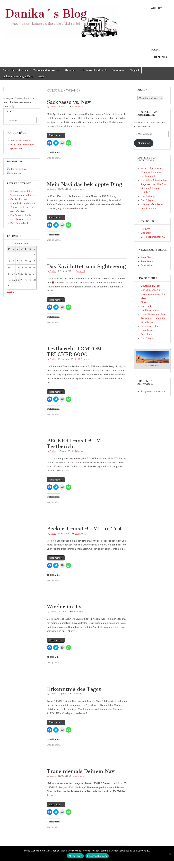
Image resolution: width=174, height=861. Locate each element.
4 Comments (80, 451)
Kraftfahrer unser (150, 310)
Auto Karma (147, 261)
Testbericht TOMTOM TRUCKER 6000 (74, 352)
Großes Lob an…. (20, 199)
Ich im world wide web (93, 70)
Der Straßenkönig (150, 289)
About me (70, 70)
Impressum (118, 70)
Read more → (56, 135)
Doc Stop (146, 232)
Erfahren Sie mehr (97, 856)
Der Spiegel (147, 200)
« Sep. (10, 291)
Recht (41, 76)
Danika (52, 106)
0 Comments (77, 611)
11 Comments (84, 359)
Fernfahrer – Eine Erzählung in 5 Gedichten (150, 330)
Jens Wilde (147, 265)
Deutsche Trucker (150, 285)
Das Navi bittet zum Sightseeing (86, 266)
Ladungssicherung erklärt (17, 76)
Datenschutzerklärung (15, 70)
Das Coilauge (148, 196)
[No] (169, 853)
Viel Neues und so (20, 140)
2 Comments (77, 106)
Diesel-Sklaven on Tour (153, 314)
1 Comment (79, 271)
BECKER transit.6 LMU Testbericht (76, 444)
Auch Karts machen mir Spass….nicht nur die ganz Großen (23, 207)
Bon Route (146, 306)
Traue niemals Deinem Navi (81, 771)
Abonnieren (144, 143)
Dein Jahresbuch (19, 223)
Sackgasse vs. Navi (69, 102)
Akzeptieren (75, 856)
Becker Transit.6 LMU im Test (84, 529)
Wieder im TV (64, 607)
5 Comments (78, 189)
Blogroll (134, 70)
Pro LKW (145, 228)
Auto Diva (146, 257)
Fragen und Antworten (46, 70)
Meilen (144, 302)
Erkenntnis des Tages (74, 689)
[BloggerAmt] (17, 169)
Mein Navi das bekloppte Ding (84, 184)
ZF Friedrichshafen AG (153, 236)
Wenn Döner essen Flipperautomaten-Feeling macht (151, 172)
